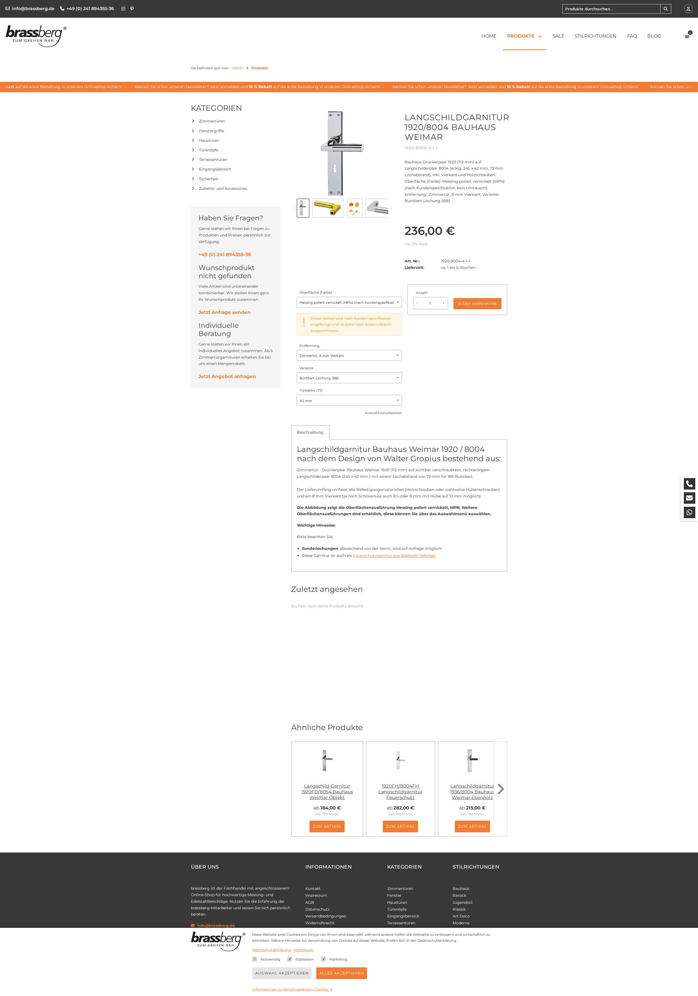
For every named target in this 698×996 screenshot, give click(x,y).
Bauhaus (461, 888)
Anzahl (422, 293)
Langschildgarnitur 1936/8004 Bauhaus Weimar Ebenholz (472, 791)
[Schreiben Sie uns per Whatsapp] (689, 512)
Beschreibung (310, 432)
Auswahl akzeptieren (282, 973)
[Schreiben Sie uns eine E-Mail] (689, 498)
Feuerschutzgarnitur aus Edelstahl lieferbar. (394, 555)
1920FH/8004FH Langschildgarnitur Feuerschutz (400, 791)
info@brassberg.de (33, 8)
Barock (459, 895)
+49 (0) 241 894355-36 (90, 8)
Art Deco (461, 916)
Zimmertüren (212, 121)
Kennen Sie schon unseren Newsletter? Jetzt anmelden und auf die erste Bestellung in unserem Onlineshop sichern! (248, 86)
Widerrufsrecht (320, 922)
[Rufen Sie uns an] (689, 484)
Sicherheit (208, 178)
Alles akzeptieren (341, 973)
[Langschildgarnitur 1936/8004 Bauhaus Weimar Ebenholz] (472, 760)
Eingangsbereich (215, 169)
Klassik (459, 909)
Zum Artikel (327, 826)
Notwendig (270, 959)
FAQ (632, 36)
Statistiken (305, 959)
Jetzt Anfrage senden (224, 312)
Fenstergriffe (211, 130)
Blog (654, 36)
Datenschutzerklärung (271, 950)
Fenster (394, 895)
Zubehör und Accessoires (223, 188)
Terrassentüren (213, 159)
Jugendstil (463, 902)
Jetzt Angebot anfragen (227, 376)
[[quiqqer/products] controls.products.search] (665, 8)
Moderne (461, 922)
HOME (489, 36)
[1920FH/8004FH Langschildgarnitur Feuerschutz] (400, 760)
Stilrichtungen (595, 36)
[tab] (310, 432)
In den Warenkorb (477, 303)
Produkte (520, 36)
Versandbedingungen (325, 916)
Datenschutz (317, 909)
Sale (558, 36)
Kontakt (313, 888)
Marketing (338, 959)
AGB (309, 902)
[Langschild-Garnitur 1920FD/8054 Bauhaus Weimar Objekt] (327, 760)
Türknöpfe (208, 150)
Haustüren (209, 140)
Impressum (316, 895)
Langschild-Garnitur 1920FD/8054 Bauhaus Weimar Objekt (327, 791)
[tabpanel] (399, 504)
